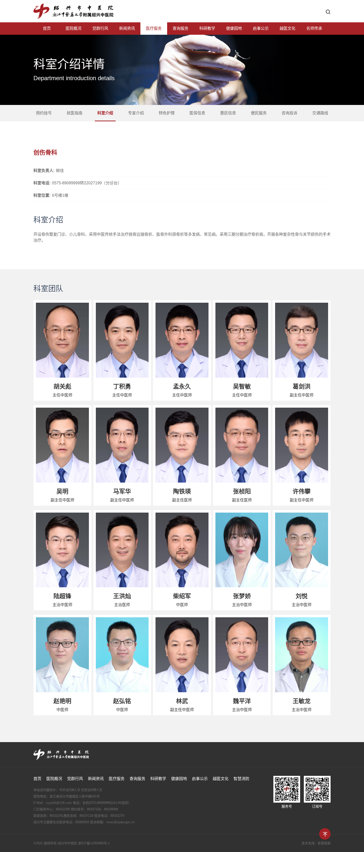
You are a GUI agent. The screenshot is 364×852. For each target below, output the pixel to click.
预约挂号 (44, 113)
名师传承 (314, 28)
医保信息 (197, 113)
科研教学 (207, 28)
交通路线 (320, 113)
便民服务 (259, 113)
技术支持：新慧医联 (316, 843)
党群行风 (100, 28)
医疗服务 (154, 28)
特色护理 (167, 113)
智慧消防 (241, 779)
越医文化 (287, 28)
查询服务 (180, 28)
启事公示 (261, 28)
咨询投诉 (289, 113)
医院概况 (73, 28)
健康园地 (234, 28)
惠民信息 (228, 113)
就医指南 (74, 113)
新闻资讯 (127, 28)
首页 (47, 28)
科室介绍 (105, 113)
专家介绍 (136, 113)
